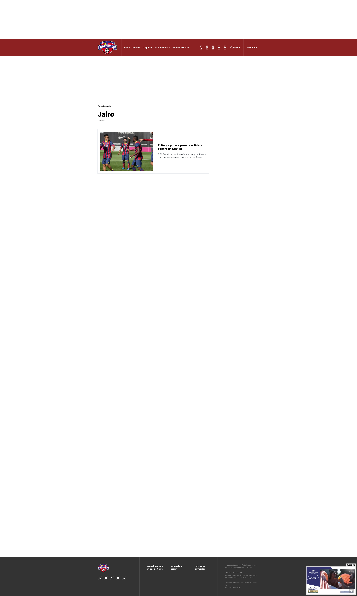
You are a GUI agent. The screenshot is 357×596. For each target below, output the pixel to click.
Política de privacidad (200, 567)
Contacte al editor (176, 567)
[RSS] (225, 47)
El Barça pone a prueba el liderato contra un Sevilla (181, 147)
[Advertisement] (178, 19)
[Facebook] (207, 47)
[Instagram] (213, 47)
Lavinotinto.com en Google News (154, 567)
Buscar (237, 47)
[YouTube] (219, 47)
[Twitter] (201, 47)
